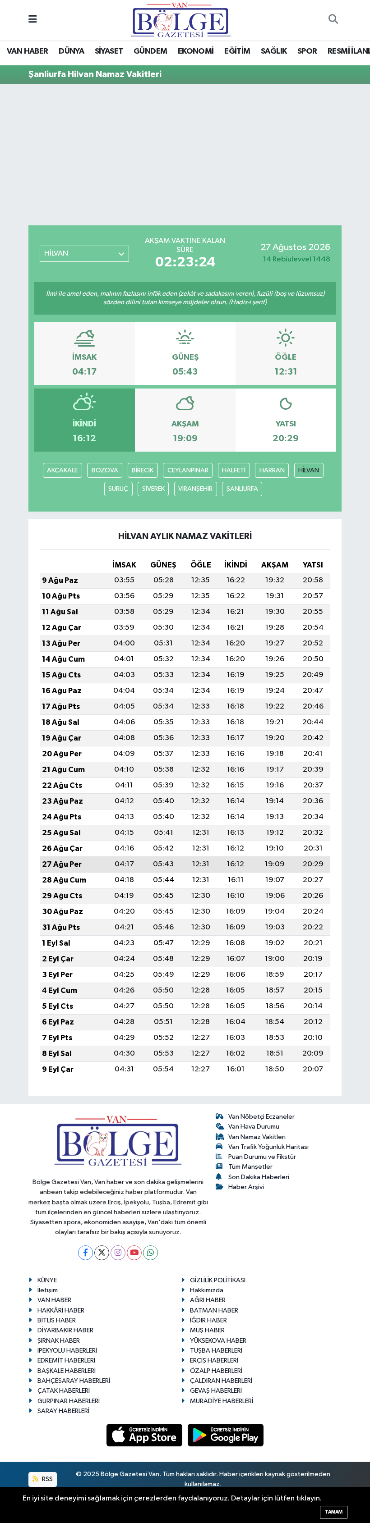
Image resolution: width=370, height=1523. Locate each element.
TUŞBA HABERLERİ (216, 1350)
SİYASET (109, 51)
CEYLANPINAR (187, 470)
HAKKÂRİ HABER (60, 1310)
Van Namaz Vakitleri (257, 1137)
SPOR (307, 51)
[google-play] (226, 1435)
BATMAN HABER (214, 1310)
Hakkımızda (206, 1290)
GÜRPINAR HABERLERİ (68, 1401)
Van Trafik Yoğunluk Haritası (268, 1146)
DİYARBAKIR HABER (65, 1330)
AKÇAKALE (62, 470)
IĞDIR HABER (208, 1320)
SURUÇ (118, 488)
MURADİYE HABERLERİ (221, 1401)
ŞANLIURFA (242, 488)
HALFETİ (233, 470)
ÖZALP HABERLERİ (216, 1370)
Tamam (333, 1511)
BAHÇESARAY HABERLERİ (73, 1380)
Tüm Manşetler (250, 1166)
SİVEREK (153, 488)
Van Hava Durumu (253, 1126)
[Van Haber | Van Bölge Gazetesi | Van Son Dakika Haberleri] (180, 19)
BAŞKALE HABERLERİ (66, 1370)
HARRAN (272, 470)
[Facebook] (85, 1252)
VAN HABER (27, 51)
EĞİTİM (237, 51)
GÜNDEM (150, 51)
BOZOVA (105, 470)
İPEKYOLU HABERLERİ (67, 1350)
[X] (101, 1252)
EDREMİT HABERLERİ (66, 1360)
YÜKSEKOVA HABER (218, 1340)
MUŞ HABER (207, 1330)
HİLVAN (308, 470)
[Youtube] (134, 1252)
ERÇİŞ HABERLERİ (214, 1360)
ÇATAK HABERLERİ (63, 1390)
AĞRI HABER (208, 1300)
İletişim (47, 1290)
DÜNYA (71, 51)
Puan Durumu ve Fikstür (262, 1156)
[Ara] (333, 20)
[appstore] (145, 1435)
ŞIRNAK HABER (58, 1340)
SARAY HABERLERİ (63, 1411)
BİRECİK (142, 470)
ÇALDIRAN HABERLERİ (221, 1380)
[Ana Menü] (32, 20)
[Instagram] (118, 1252)
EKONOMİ (196, 51)
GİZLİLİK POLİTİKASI (217, 1280)
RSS (47, 1479)
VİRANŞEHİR (195, 488)
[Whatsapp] (150, 1252)
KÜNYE (47, 1280)
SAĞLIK (274, 51)
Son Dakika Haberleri (258, 1177)
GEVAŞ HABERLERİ (216, 1390)
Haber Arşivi (246, 1187)
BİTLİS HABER (56, 1320)
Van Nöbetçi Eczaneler (261, 1116)
